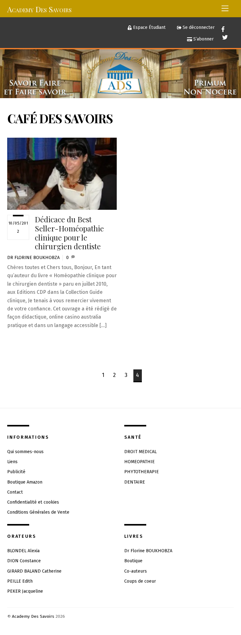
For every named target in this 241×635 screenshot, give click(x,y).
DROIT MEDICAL (140, 451)
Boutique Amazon (24, 482)
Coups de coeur (140, 581)
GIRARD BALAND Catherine (34, 571)
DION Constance (24, 561)
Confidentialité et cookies (33, 502)
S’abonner (203, 39)
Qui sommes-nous (25, 451)
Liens (12, 461)
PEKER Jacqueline (25, 591)
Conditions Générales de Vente (38, 512)
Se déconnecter (198, 27)
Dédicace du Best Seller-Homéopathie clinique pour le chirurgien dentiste (69, 232)
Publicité (16, 471)
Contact (15, 492)
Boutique (133, 561)
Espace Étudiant (149, 27)
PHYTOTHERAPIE (141, 471)
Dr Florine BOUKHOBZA (33, 257)
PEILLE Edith (20, 581)
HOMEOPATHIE (139, 461)
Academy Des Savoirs (33, 616)
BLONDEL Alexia (23, 550)
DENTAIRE (134, 482)
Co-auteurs (135, 571)
